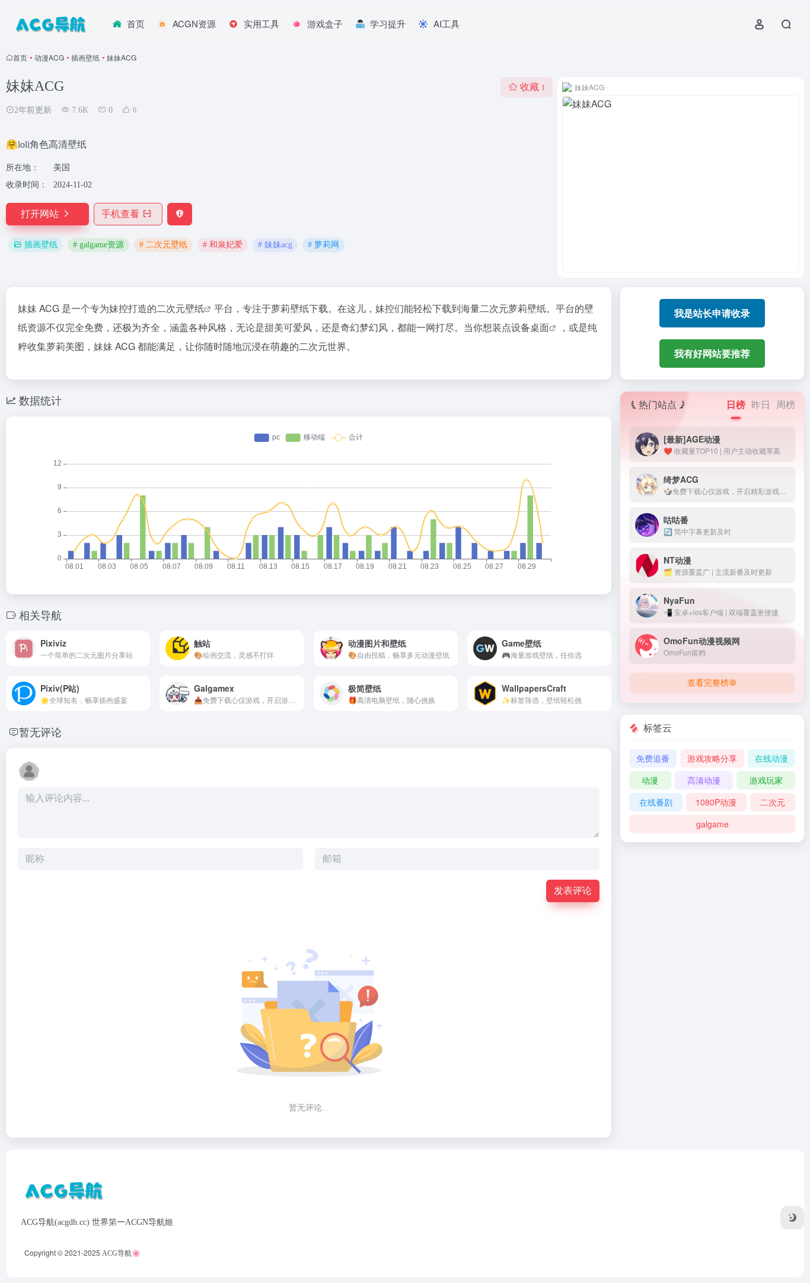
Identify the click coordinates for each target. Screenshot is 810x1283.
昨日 (760, 404)
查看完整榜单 (712, 683)
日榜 (735, 404)
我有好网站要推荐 (712, 353)
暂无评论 (40, 731)
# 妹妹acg (275, 244)
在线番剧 (655, 802)
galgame (712, 824)
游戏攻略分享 (712, 758)
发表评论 (573, 891)
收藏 (532, 87)
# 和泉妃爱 (223, 244)
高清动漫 (703, 780)
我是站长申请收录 (712, 313)
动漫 (650, 780)
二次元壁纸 (180, 308)
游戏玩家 (766, 780)
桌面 (539, 327)
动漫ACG (49, 57)
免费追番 (652, 758)
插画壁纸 (85, 57)
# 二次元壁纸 (163, 244)
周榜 (785, 404)
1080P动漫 (716, 802)
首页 (20, 57)
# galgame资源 (98, 244)
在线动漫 (771, 758)
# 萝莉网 (323, 244)
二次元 (772, 802)
